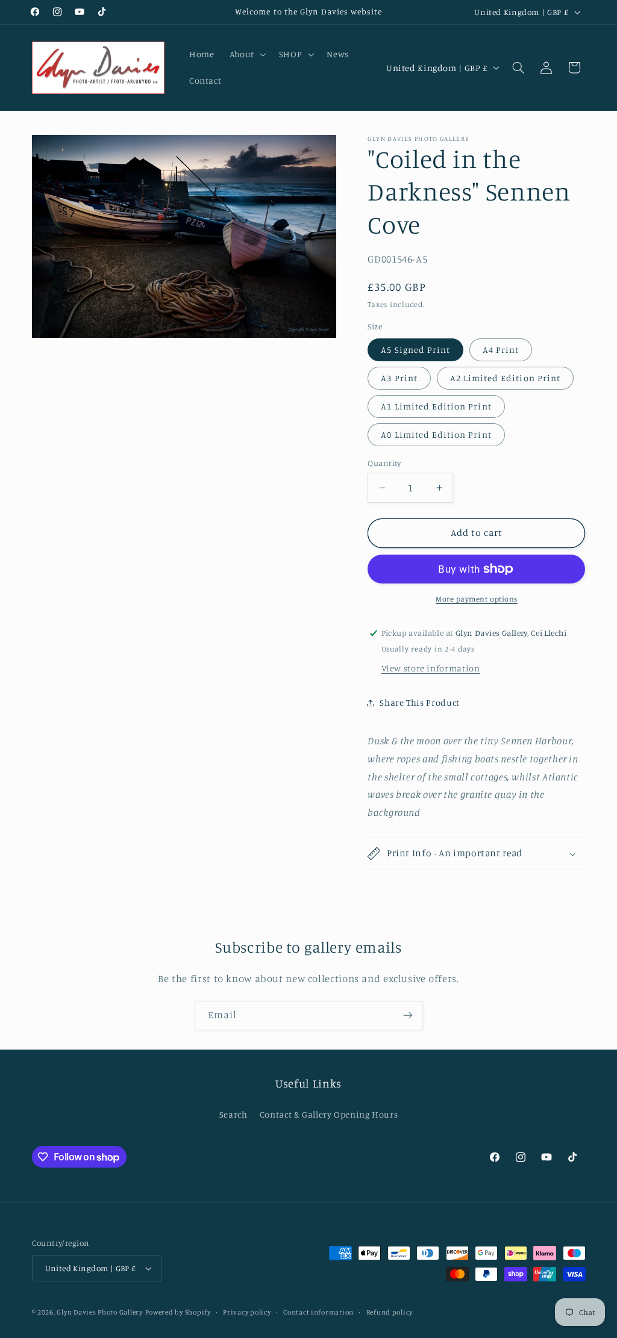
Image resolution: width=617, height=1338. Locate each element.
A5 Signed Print (415, 349)
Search (233, 1114)
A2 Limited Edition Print (505, 378)
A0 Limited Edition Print (436, 434)
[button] (246, 54)
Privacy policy (247, 1312)
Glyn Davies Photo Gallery (99, 1312)
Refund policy (389, 1312)
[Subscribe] (408, 1015)
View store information (430, 668)
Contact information (318, 1312)
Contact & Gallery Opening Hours (329, 1114)
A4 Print (501, 349)
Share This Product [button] (419, 702)
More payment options (477, 598)
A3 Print (399, 378)
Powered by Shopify (178, 1312)
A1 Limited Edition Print (436, 406)
